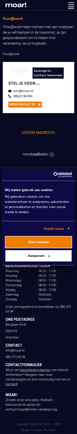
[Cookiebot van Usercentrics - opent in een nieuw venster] (54, 175)
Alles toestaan (38, 242)
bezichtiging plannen (34, 370)
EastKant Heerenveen (48, 75)
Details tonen (54, 228)
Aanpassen (36, 255)
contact (11, 384)
